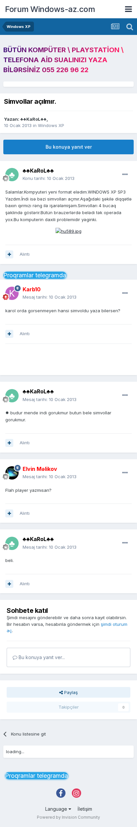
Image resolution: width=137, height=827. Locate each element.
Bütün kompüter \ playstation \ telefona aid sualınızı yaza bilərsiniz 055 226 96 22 (63, 60)
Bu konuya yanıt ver (69, 147)
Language (56, 809)
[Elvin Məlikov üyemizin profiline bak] (12, 473)
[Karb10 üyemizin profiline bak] (12, 293)
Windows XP (51, 125)
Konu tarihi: (48, 178)
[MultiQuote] (9, 254)
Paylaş (70, 692)
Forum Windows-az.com (50, 9)
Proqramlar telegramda (34, 275)
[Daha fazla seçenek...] (125, 175)
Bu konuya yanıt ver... (41, 657)
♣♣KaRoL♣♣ (33, 119)
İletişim (84, 809)
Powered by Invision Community (68, 817)
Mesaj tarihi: (49, 297)
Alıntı (25, 254)
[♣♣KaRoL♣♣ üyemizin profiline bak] (12, 174)
